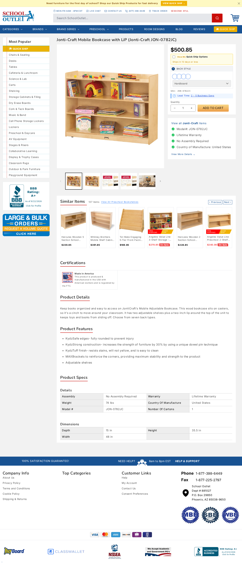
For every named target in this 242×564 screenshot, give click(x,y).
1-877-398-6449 (209, 473)
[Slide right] (160, 181)
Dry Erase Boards (20, 102)
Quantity (175, 102)
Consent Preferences (135, 493)
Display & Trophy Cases (24, 157)
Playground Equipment (23, 175)
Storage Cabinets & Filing (25, 96)
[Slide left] (60, 181)
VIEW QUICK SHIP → (174, 3)
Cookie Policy (11, 493)
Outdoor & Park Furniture (24, 169)
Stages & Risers (19, 144)
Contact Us (129, 488)
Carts (12, 84)
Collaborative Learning (23, 150)
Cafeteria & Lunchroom (23, 72)
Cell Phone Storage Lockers (26, 120)
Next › (227, 202)
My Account (129, 482)
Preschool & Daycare (22, 132)
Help (124, 477)
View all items (189, 123)
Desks (12, 60)
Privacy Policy (11, 482)
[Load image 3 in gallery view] (110, 181)
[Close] (239, 3)
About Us (8, 477)
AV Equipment (18, 138)
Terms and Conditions (16, 488)
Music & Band (17, 114)
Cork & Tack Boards (21, 108)
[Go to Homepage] (26, 16)
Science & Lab (18, 78)
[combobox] (138, 18)
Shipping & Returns (15, 498)
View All (119, 202)
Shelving (14, 90)
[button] (234, 18)
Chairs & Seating (19, 54)
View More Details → (183, 154)
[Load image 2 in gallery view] (92, 181)
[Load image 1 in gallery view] (73, 181)
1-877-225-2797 (208, 480)
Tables (13, 66)
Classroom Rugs (19, 163)
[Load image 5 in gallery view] (147, 181)
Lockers (14, 126)
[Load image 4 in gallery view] (128, 181)
